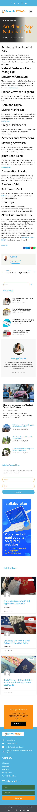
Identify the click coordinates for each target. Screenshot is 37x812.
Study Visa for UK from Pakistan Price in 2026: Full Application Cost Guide (18, 682)
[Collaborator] (16, 556)
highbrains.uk (13, 88)
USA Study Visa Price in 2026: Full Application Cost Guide (17, 641)
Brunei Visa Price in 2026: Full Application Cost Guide (17, 602)
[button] (30, 11)
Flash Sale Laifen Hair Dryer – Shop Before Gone (23, 299)
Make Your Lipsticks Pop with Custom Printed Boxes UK (21, 331)
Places (7, 21)
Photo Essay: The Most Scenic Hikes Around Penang (23, 437)
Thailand (13, 21)
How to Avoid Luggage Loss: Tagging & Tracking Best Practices (18, 406)
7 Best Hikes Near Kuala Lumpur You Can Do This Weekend (23, 449)
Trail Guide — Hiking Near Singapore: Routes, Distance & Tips (23, 425)
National (4, 196)
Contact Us (18, 723)
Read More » (7, 607)
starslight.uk (5, 121)
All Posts (15, 262)
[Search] (31, 284)
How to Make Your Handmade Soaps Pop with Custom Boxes (22, 310)
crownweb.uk (5, 167)
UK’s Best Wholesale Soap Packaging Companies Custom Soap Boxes (23, 320)
